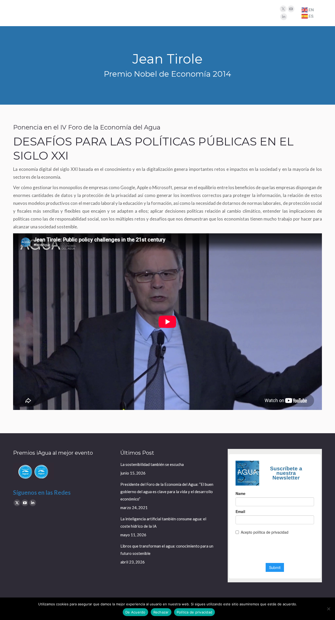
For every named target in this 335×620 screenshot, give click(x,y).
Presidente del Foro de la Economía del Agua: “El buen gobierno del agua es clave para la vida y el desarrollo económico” (166, 491)
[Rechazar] (328, 608)
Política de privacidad (195, 612)
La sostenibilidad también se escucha (152, 464)
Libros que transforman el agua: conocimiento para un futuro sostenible (166, 550)
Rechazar (161, 612)
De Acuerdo (135, 612)
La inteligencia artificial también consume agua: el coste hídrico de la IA (163, 522)
